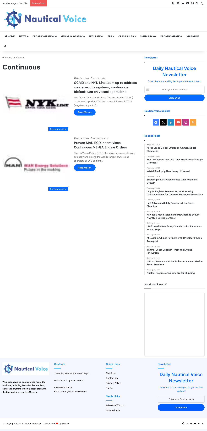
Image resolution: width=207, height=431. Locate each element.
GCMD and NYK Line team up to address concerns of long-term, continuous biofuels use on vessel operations (105, 87)
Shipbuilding (148, 36)
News (22, 36)
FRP (110, 36)
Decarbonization (43, 36)
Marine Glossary (71, 36)
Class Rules (126, 36)
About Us (110, 373)
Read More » (85, 112)
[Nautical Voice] (45, 19)
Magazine (193, 36)
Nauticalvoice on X (155, 284)
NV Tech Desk (82, 78)
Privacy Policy (113, 383)
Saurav (65, 423)
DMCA (109, 388)
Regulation (96, 36)
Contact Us (112, 378)
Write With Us (113, 410)
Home (11, 36)
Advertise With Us (115, 405)
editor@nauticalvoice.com (74, 391)
